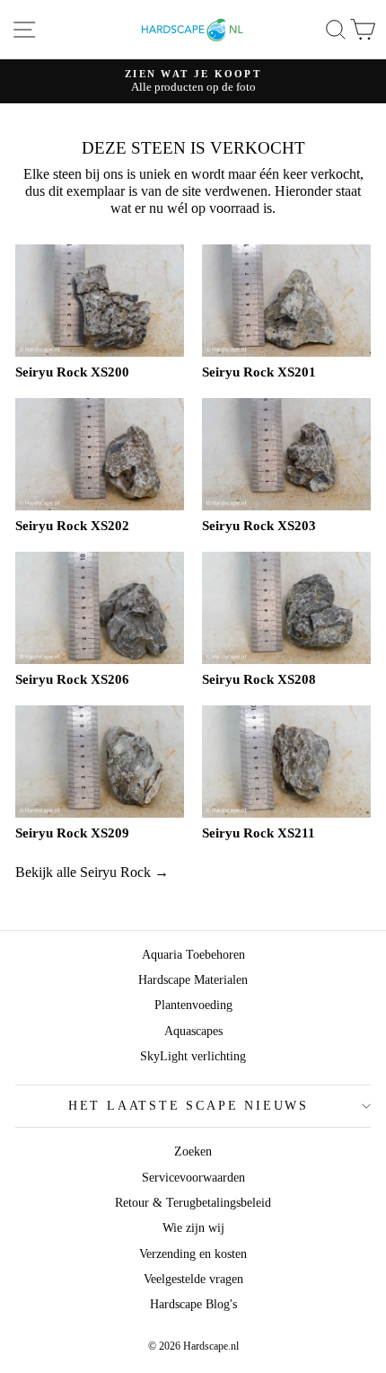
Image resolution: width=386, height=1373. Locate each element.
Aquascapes (193, 1031)
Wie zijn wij (193, 1228)
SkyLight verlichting (193, 1056)
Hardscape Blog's (193, 1304)
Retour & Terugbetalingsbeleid (193, 1202)
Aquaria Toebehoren (193, 954)
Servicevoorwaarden (193, 1177)
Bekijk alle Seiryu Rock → (92, 872)
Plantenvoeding (193, 1005)
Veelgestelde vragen (193, 1279)
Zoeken (193, 1151)
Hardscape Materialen (193, 980)
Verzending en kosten (193, 1254)
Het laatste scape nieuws (188, 1105)
